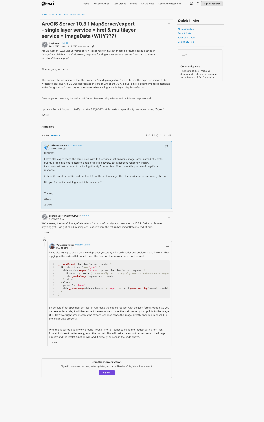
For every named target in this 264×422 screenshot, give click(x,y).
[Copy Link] (93, 46)
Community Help (186, 41)
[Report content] (169, 24)
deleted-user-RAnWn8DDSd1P (65, 215)
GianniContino (59, 145)
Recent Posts (184, 33)
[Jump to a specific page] (169, 135)
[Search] (198, 3)
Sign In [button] (106, 372)
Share (45, 115)
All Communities (186, 29)
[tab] (48, 126)
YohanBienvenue (65, 245)
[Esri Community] (48, 3)
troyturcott (54, 43)
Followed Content (186, 37)
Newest (55, 135)
